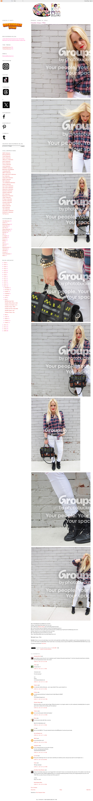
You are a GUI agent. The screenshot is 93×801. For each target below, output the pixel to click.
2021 (5, 272)
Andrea (35, 664)
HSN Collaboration (6, 181)
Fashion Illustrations (6, 253)
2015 (5, 282)
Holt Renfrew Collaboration (8, 212)
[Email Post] (58, 647)
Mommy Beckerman (6, 229)
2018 (5, 276)
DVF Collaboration (6, 194)
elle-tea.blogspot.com (38, 733)
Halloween (5, 244)
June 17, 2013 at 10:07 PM (40, 699)
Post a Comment (34, 787)
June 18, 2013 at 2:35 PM (40, 725)
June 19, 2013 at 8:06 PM (40, 759)
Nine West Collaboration (7, 200)
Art (3, 242)
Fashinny (35, 692)
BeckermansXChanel (6, 154)
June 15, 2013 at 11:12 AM (40, 681)
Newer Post (33, 789)
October (6, 291)
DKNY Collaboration (7, 172)
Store (4, 245)
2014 (5, 284)
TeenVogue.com (6, 213)
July (6, 297)
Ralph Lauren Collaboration (8, 195)
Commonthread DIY (6, 171)
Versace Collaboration (7, 164)
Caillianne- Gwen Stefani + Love (11, 304)
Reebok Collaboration (7, 179)
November (7, 289)
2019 (5, 274)
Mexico (4, 255)
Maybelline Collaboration (7, 190)
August (6, 295)
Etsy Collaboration (6, 176)
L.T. (34, 728)
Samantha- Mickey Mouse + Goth (11, 303)
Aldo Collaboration (6, 209)
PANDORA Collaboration (7, 167)
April (6, 316)
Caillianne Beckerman (7, 48)
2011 (5, 326)
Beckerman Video (6, 230)
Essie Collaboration (6, 207)
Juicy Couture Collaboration (8, 185)
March (6, 318)
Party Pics (4, 232)
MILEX (35, 738)
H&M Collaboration (6, 153)
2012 (5, 324)
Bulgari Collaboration (7, 205)
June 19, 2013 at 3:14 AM (40, 752)
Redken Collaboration (7, 184)
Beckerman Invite (6, 247)
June (6, 299)
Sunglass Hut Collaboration (8, 177)
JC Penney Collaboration (7, 199)
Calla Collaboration (6, 204)
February (7, 320)
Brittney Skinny (41, 626)
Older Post (88, 789)
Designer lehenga (37, 702)
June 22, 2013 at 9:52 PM (40, 784)
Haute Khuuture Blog (38, 782)
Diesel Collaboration (6, 161)
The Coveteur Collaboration (8, 187)
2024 (5, 266)
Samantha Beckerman (45, 649)
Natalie (35, 762)
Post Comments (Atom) (40, 792)
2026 (5, 262)
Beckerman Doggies (6, 224)
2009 (5, 330)
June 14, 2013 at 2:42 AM (40, 661)
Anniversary (5, 249)
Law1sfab (36, 755)
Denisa (35, 718)
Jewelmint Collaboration (7, 202)
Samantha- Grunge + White (38, 23)
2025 (5, 264)
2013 (5, 286)
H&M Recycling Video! (9, 301)
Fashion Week (5, 226)
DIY (3, 234)
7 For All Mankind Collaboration (9, 182)
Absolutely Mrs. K (37, 656)
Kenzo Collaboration (6, 163)
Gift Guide (5, 250)
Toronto (4, 222)
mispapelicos (36, 745)
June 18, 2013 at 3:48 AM (40, 707)
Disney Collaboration (7, 158)
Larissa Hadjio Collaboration (8, 210)
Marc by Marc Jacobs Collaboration (9, 174)
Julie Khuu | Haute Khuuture (39, 770)
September (7, 293)
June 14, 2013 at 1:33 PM (40, 668)
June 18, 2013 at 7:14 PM (40, 735)
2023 (5, 268)
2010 (5, 328)
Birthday (4, 240)
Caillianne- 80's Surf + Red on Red (11, 308)
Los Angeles (5, 235)
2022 (5, 270)
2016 (5, 280)
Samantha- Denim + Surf (9, 310)
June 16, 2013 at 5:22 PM (40, 689)
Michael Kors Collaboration (8, 189)
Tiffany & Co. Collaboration (8, 159)
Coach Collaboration (6, 156)
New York (4, 227)
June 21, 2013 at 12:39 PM (40, 766)
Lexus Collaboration (6, 166)
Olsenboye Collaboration (7, 192)
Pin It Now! (44, 643)
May (6, 314)
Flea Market (5, 237)
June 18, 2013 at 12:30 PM (40, 714)
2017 (5, 278)
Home (61, 789)
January (6, 322)
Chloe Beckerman (6, 221)
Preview (4, 239)
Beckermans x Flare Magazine (8, 169)
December (7, 287)
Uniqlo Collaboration (7, 197)
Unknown (36, 685)
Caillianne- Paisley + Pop (9, 312)
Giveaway (4, 252)
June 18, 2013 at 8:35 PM (40, 742)
